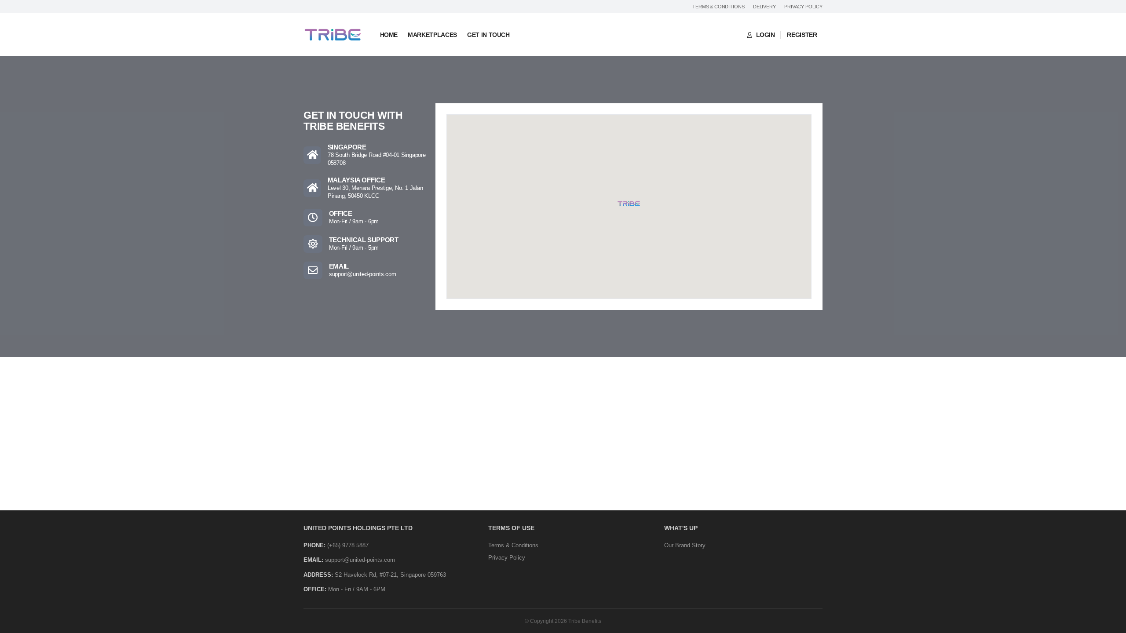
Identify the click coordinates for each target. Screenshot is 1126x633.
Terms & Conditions (718, 6)
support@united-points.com (362, 274)
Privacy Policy (803, 6)
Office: (314, 589)
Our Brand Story (685, 545)
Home (389, 34)
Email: (313, 560)
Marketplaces (432, 34)
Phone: (314, 545)
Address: (318, 574)
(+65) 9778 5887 (348, 545)
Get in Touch (488, 34)
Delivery (764, 6)
